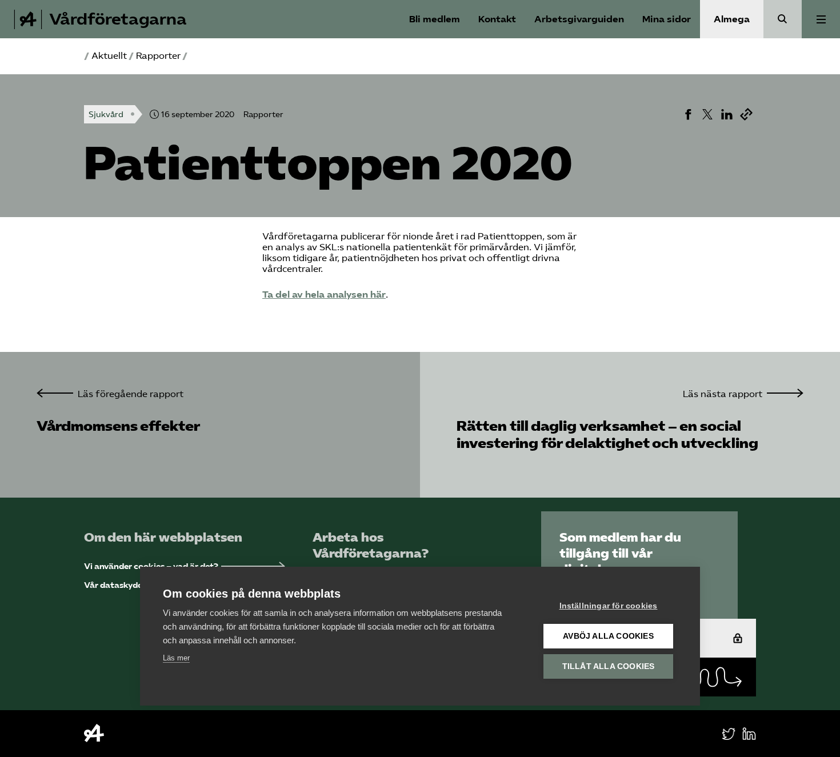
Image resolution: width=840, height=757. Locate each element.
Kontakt (497, 19)
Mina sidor (666, 19)
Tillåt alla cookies (608, 666)
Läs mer (176, 658)
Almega (732, 19)
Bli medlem (434, 19)
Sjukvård (106, 114)
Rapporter (158, 55)
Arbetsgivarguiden (579, 19)
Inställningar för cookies (608, 606)
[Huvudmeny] (821, 19)
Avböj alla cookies (608, 636)
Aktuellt (109, 55)
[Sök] (782, 19)
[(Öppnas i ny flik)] (688, 114)
